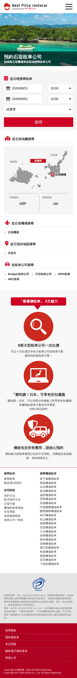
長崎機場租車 (48, 535)
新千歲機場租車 (49, 478)
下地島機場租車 (49, 563)
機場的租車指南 (13, 507)
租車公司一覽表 (13, 519)
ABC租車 (13, 279)
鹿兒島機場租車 (49, 547)
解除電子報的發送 (16, 651)
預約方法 (9, 495)
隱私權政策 (12, 637)
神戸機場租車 (48, 515)
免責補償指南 (12, 515)
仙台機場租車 (48, 486)
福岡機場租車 (48, 523)
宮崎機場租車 (48, 543)
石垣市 (12, 253)
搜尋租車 (9, 478)
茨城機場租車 (48, 503)
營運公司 (10, 657)
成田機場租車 (48, 495)
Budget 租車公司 (18, 274)
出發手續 (9, 503)
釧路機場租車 (48, 482)
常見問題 (9, 511)
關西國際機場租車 (51, 511)
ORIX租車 (64, 274)
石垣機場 (13, 232)
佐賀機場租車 (48, 527)
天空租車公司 (43, 274)
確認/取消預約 (13, 482)
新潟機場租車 (48, 490)
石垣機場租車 (48, 559)
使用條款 (10, 630)
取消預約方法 (12, 499)
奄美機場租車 (48, 551)
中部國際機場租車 (51, 507)
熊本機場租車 (48, 539)
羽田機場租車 (48, 499)
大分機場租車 (48, 531)
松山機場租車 (48, 519)
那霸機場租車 (48, 555)
